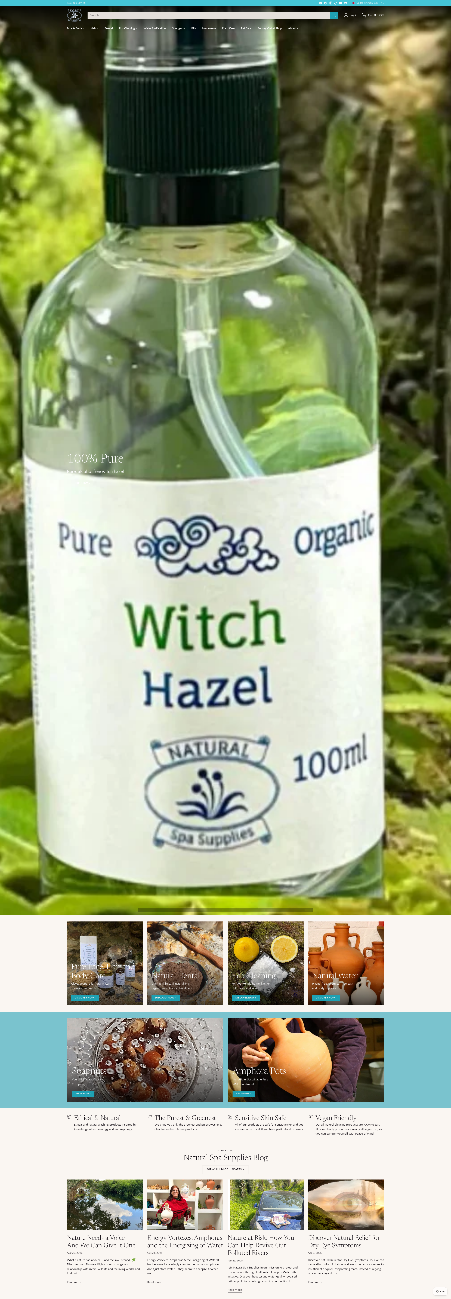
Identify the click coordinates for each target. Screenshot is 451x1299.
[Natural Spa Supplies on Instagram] (223, 685)
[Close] (268, 611)
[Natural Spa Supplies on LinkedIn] (239, 685)
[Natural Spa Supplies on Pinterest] (217, 685)
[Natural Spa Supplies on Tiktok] (228, 685)
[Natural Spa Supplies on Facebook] (211, 685)
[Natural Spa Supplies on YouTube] (234, 685)
